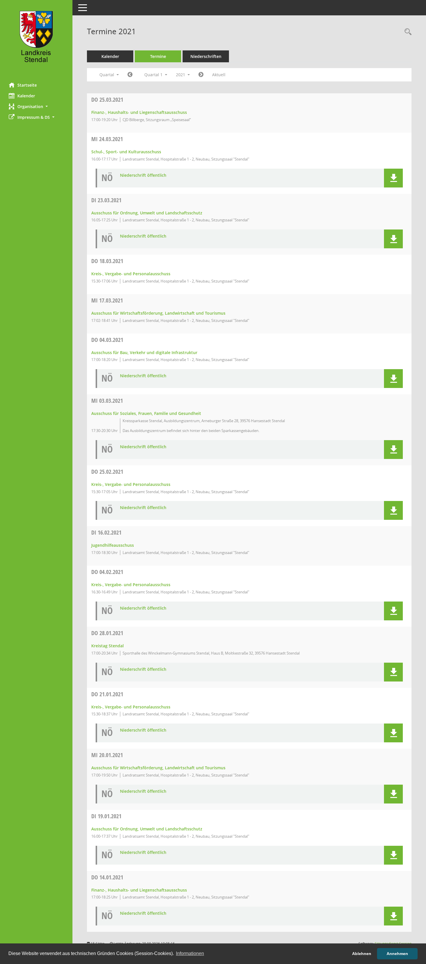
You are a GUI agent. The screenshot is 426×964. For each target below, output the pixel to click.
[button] (36, 106)
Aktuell (218, 74)
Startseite (27, 85)
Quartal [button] (107, 74)
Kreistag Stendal (107, 645)
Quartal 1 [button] (154, 74)
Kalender (26, 96)
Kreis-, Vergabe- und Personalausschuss (130, 273)
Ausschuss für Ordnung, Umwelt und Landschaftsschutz (146, 213)
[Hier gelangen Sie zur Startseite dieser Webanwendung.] (36, 39)
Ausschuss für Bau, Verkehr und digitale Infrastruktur (144, 352)
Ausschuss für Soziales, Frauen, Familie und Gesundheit (146, 413)
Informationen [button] (190, 953)
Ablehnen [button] (361, 953)
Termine (158, 56)
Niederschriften (205, 56)
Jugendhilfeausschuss (112, 545)
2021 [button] (181, 74)
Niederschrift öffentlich (143, 175)
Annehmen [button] (397, 953)
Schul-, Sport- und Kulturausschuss (126, 151)
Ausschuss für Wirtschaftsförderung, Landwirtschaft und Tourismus (158, 313)
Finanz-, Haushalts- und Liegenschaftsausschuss (139, 112)
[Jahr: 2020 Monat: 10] (130, 75)
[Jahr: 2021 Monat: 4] (201, 75)
